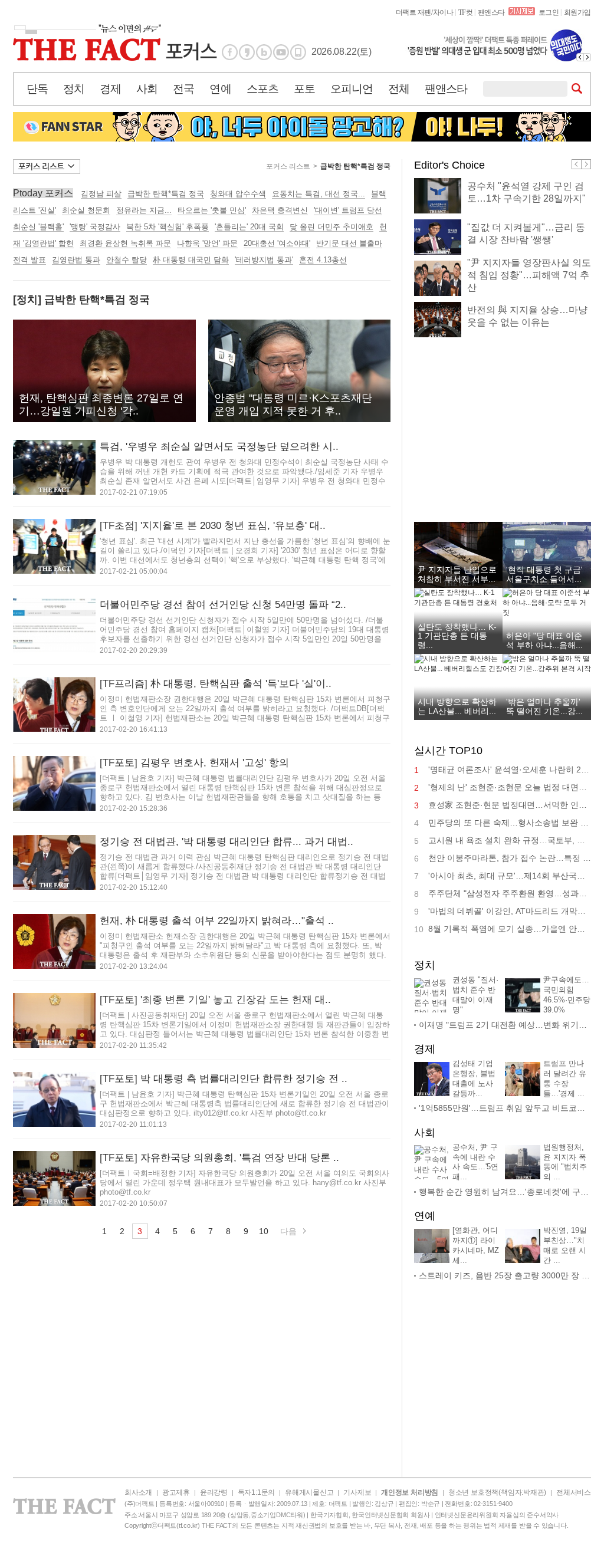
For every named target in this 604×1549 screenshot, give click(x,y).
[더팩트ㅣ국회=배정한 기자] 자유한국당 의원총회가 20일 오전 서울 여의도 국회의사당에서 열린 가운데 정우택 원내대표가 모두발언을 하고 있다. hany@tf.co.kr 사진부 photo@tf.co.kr (244, 1182)
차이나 (443, 12)
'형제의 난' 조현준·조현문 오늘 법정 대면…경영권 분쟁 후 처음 (509, 787)
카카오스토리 (247, 52)
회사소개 (138, 1492)
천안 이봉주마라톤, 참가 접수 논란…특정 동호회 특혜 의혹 (509, 858)
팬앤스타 (491, 12)
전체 (398, 88)
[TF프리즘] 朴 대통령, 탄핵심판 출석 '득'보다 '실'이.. (215, 683)
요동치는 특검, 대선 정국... (318, 193)
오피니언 (351, 88)
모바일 (298, 52)
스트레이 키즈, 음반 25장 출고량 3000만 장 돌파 (505, 1275)
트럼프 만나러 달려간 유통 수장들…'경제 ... (564, 1078)
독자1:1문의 (256, 1492)
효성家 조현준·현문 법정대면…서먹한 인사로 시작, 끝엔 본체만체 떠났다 (509, 805)
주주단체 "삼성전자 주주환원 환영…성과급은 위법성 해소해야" (509, 893)
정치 (73, 88)
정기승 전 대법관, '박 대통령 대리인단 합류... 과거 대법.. (226, 841)
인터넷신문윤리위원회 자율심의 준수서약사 (497, 1514)
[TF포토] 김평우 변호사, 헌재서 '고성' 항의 (194, 762)
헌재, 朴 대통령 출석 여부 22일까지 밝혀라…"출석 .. (217, 920)
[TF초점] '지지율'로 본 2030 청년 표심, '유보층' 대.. (213, 525)
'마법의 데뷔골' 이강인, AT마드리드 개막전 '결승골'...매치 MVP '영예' (509, 911)
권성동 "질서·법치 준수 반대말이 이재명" (475, 994)
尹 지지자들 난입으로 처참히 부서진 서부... (457, 574)
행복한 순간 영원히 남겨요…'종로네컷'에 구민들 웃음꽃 (505, 1191)
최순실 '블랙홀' (38, 226)
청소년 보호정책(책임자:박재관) (497, 1492)
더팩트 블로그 (264, 52)
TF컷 (465, 12)
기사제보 (357, 1492)
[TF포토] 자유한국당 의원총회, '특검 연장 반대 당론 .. (219, 1157)
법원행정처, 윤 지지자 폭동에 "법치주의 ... (565, 1162)
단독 (37, 88)
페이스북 (230, 52)
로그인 (549, 12)
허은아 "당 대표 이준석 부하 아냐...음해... (544, 640)
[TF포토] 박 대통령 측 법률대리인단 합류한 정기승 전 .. (223, 1078)
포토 (304, 88)
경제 (110, 88)
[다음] (587, 57)
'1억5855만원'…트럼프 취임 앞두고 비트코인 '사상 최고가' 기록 (505, 1108)
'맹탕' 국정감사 (95, 226)
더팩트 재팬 (413, 12)
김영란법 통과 (76, 259)
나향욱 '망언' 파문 (207, 243)
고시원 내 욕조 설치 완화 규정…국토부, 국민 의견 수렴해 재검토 (509, 840)
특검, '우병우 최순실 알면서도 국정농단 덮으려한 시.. (219, 446)
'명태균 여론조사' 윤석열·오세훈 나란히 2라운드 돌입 (509, 769)
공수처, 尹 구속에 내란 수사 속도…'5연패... (475, 1162)
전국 (183, 88)
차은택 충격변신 (280, 210)
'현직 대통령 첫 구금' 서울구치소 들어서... (544, 574)
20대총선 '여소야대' (277, 243)
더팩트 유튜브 (281, 52)
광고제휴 (176, 1492)
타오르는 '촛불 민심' (212, 210)
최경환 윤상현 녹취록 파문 (125, 243)
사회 (146, 88)
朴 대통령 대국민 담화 (191, 259)
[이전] (580, 57)
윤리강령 (214, 1492)
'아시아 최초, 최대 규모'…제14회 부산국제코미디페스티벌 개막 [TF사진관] (509, 875)
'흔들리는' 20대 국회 (249, 226)
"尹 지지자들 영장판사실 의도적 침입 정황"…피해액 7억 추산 (529, 275)
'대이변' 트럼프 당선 (348, 210)
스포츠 (262, 88)
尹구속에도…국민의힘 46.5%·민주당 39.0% (566, 994)
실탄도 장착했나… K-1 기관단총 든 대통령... (457, 636)
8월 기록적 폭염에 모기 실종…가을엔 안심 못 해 (509, 928)
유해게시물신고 (309, 1492)
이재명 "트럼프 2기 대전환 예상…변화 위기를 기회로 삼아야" (505, 1025)
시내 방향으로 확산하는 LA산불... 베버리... (457, 706)
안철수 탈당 (126, 259)
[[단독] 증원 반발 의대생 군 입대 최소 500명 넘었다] (498, 45)
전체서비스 (573, 1492)
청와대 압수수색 (238, 193)
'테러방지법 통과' (264, 259)
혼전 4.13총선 (323, 259)
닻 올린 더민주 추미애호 (331, 226)
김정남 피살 (101, 193)
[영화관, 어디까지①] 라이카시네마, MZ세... (475, 1245)
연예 (220, 88)
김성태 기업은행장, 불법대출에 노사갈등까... (473, 1078)
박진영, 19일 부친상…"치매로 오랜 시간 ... (565, 1245)
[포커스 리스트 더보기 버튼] (46, 166)
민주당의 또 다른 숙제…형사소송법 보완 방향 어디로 (509, 822)
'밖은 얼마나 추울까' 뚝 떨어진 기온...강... (544, 706)
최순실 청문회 (86, 210)
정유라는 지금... (144, 210)
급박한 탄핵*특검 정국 (355, 166)
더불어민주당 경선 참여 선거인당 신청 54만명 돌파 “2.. (223, 604)
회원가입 (577, 12)
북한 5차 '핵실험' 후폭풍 (167, 226)
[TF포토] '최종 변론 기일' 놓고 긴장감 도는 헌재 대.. (215, 999)
